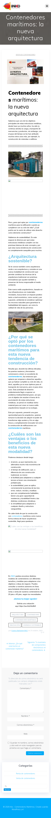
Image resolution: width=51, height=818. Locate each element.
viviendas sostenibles (32, 625)
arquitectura (18, 615)
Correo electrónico (25, 725)
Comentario (25, 688)
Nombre (25, 716)
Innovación (15, 625)
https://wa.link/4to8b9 (27, 606)
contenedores (17, 516)
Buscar (7, 789)
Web (25, 734)
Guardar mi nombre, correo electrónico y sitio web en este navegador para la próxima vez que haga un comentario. (26, 745)
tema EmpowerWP (31, 809)
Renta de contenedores (25, 773)
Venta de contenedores (25, 55)
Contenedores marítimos (25, 620)
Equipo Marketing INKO (20, 631)
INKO (13, 576)
